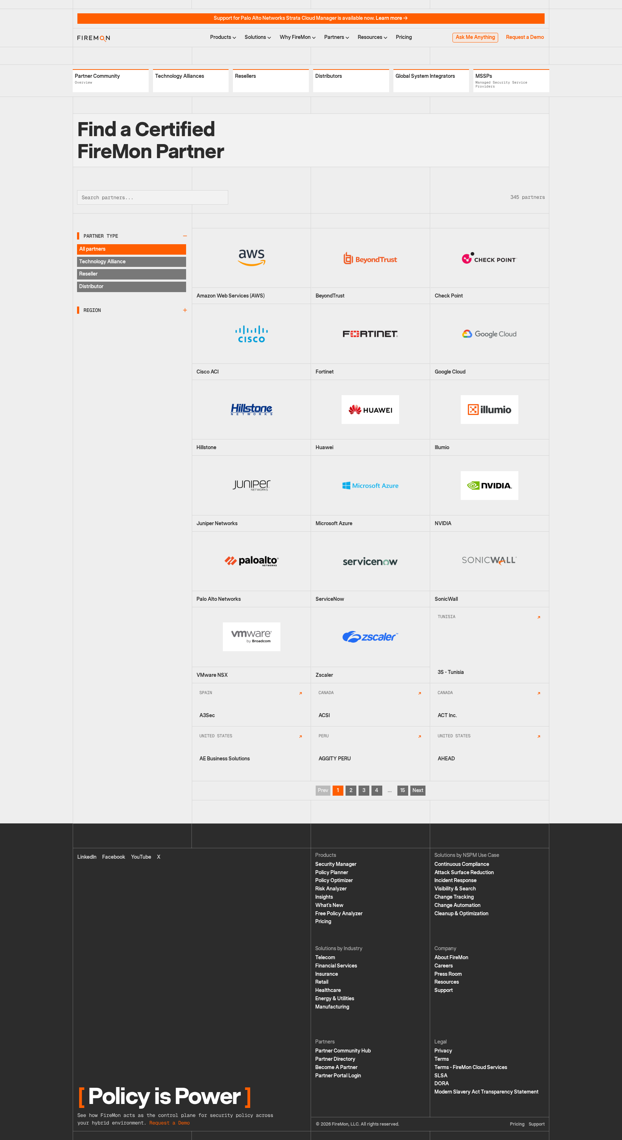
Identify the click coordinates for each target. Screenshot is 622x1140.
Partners (334, 37)
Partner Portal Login (338, 1076)
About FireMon (451, 958)
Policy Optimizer (334, 880)
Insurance (326, 974)
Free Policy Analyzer (338, 914)
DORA (441, 1084)
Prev (323, 790)
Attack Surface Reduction (464, 872)
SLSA (440, 1076)
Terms (441, 1059)
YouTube (141, 857)
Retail (321, 982)
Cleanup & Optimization (461, 914)
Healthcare (328, 990)
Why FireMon (295, 37)
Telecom (325, 958)
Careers (443, 966)
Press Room (448, 974)
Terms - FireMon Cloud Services (470, 1067)
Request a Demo (525, 37)
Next (418, 790)
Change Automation (457, 905)
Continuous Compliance (461, 864)
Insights (324, 897)
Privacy (443, 1051)
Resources (370, 37)
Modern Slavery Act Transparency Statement (486, 1092)
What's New (329, 905)
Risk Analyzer (331, 889)
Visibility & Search (455, 889)
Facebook (113, 857)
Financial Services (336, 966)
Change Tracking (454, 897)
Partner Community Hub (343, 1051)
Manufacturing (332, 1007)
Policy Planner (331, 872)
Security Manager (335, 864)
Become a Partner (336, 1067)
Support (443, 990)
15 (402, 790)
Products (220, 37)
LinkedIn (86, 857)
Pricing (404, 37)
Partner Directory (335, 1059)
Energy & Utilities (334, 999)
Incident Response (455, 880)
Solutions (255, 37)
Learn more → (392, 18)
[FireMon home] (93, 37)
